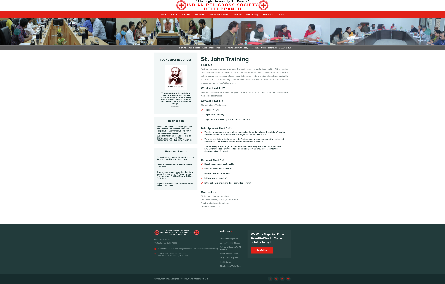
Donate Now (262, 250)
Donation (237, 14)
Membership (252, 14)
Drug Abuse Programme (229, 258)
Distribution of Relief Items (230, 266)
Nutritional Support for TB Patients (230, 248)
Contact (282, 14)
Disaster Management (229, 238)
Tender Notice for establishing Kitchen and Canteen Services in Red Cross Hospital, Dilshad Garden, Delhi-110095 (174, 128)
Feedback (268, 14)
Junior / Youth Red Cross (230, 243)
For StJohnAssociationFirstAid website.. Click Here (175, 165)
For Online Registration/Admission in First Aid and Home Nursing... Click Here (176, 158)
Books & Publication (218, 14)
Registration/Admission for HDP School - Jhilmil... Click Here (175, 184)
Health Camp (225, 262)
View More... (176, 107)
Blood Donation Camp (229, 253)
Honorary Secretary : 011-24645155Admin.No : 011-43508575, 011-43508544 (174, 254)
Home (163, 14)
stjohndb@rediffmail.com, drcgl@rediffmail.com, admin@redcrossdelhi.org (188, 248)
